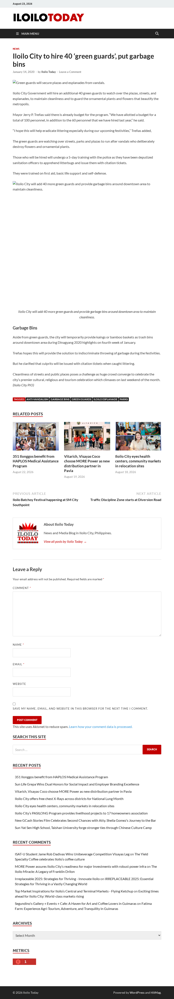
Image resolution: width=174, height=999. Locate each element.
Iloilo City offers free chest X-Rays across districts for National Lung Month (69, 799)
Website (19, 684)
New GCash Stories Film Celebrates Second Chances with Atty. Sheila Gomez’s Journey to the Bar (85, 820)
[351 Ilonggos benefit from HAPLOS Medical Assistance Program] (36, 438)
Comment (22, 588)
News (16, 48)
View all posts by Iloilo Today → (65, 541)
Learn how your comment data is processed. (100, 727)
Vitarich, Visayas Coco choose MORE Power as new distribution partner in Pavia (87, 463)
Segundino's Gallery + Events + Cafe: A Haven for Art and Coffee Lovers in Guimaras (75, 903)
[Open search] (157, 34)
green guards (81, 399)
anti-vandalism (37, 399)
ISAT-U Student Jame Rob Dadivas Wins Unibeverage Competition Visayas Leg (72, 854)
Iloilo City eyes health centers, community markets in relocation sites (138, 461)
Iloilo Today (48, 72)
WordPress (137, 992)
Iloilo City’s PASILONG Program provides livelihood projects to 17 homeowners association (81, 813)
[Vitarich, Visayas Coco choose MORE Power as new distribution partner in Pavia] (87, 438)
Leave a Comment (70, 72)
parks (124, 399)
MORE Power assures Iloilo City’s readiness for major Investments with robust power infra (80, 866)
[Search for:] (87, 749)
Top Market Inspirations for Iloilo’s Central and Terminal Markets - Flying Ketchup (74, 891)
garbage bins (60, 399)
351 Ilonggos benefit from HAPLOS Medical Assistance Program (36, 461)
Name (18, 644)
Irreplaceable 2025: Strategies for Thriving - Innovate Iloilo (57, 879)
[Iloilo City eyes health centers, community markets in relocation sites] (138, 438)
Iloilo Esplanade (105, 399)
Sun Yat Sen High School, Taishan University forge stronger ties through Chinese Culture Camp (83, 828)
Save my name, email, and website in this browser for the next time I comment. (80, 708)
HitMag (156, 992)
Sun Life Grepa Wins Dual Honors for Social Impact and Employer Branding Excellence (77, 784)
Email (18, 664)
